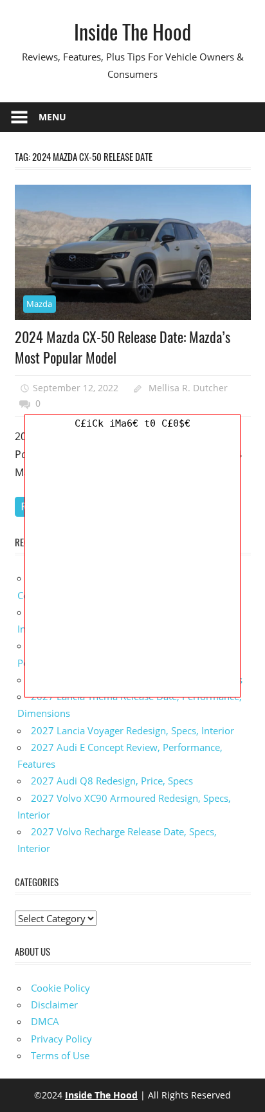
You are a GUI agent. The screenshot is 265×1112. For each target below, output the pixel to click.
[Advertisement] (132, 564)
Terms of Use (60, 1055)
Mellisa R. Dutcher (188, 388)
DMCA (45, 1021)
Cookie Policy (60, 987)
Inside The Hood (132, 31)
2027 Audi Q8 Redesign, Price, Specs (112, 780)
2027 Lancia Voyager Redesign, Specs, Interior (132, 730)
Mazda (39, 304)
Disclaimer (54, 1004)
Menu (52, 117)
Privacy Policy (61, 1038)
